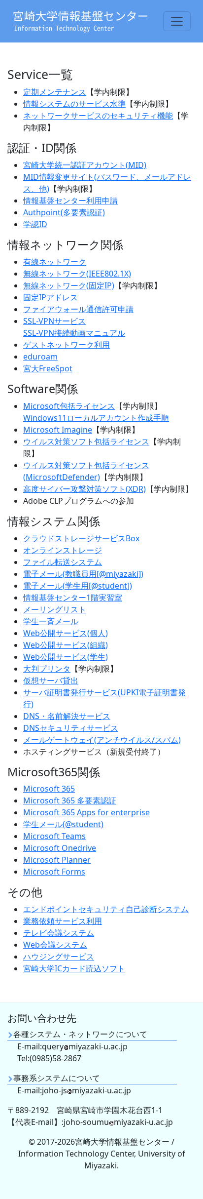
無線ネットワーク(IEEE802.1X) (77, 273)
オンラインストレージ (62, 550)
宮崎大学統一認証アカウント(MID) (84, 165)
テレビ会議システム (58, 932)
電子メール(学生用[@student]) (77, 585)
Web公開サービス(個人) (65, 633)
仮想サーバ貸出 (50, 680)
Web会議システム (55, 944)
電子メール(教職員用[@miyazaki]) (83, 573)
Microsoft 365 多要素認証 (69, 800)
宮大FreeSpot (47, 368)
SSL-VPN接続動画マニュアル (74, 332)
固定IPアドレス (50, 297)
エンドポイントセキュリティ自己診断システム (106, 909)
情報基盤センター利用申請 (70, 200)
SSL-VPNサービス (54, 321)
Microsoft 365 (49, 788)
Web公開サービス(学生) (65, 656)
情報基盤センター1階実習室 (72, 597)
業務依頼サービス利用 (62, 921)
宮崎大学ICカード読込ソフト (74, 968)
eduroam (40, 356)
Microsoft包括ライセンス (69, 405)
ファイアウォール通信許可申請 (78, 309)
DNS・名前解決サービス (66, 716)
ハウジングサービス (58, 956)
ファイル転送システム (62, 562)
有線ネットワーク (54, 261)
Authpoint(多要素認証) (64, 212)
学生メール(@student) (63, 824)
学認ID (35, 224)
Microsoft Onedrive (59, 847)
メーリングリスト (54, 609)
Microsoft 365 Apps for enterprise (86, 812)
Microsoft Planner (57, 859)
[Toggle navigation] (177, 21)
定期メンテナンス (54, 91)
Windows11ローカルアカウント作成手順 (96, 417)
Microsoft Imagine (57, 429)
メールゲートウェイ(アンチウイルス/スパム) (102, 739)
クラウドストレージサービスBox (81, 538)
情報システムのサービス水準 (74, 103)
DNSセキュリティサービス (70, 727)
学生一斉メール (50, 621)
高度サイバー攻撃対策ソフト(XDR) (84, 488)
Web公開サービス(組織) (65, 644)
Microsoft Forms (54, 871)
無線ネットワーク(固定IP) (68, 285)
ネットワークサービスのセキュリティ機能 (98, 115)
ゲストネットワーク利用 (66, 344)
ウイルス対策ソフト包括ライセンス (86, 441)
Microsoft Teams (54, 836)
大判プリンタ (46, 668)
